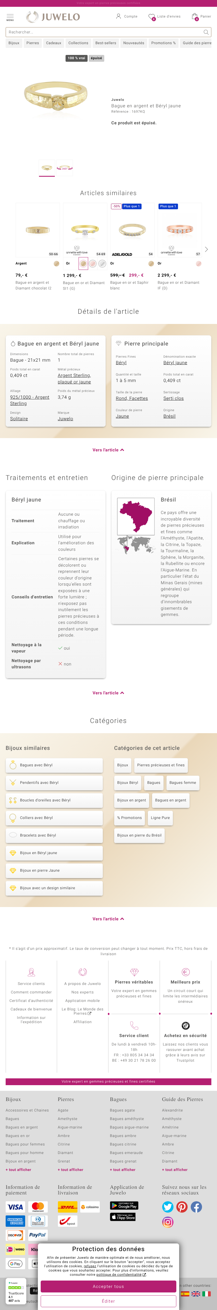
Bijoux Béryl (127, 783)
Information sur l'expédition (31, 1020)
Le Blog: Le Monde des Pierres (83, 1011)
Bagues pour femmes (25, 1144)
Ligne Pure (160, 818)
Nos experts (82, 992)
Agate (63, 1110)
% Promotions (129, 818)
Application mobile (82, 1001)
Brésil (170, 416)
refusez (90, 1266)
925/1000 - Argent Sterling (29, 400)
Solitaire (19, 418)
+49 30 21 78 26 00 (138, 1060)
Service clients (31, 984)
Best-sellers (106, 43)
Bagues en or (18, 1136)
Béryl (121, 362)
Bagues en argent (170, 800)
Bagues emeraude (126, 1153)
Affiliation (82, 1022)
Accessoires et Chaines (27, 1110)
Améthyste (172, 1119)
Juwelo (65, 418)
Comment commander (31, 992)
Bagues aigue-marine (129, 1127)
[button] (10, 17)
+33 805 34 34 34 (138, 1055)
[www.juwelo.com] (196, 1293)
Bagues (153, 783)
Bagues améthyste (127, 1119)
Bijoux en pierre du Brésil (139, 835)
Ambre (64, 1136)
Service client (134, 1036)
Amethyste (68, 1119)
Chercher (206, 32)
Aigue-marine (70, 1127)
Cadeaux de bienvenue (31, 1009)
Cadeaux (53, 43)
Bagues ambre (123, 1136)
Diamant (65, 1153)
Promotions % (163, 43)
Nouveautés (133, 43)
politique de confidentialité (119, 1274)
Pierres (33, 43)
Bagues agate (122, 1110)
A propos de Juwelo (82, 984)
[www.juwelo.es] (185, 1293)
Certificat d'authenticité (31, 1001)
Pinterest (182, 1207)
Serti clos (174, 398)
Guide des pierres (198, 43)
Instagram (167, 1222)
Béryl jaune (175, 362)
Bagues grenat (123, 1161)
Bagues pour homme (25, 1153)
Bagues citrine (123, 1144)
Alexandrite (172, 1110)
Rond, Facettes (132, 398)
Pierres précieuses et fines (161, 765)
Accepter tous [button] (108, 1287)
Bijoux (13, 43)
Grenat (64, 1161)
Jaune (122, 416)
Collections (78, 43)
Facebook (196, 1207)
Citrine (64, 1144)
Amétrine (170, 1127)
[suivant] (206, 249)
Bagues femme (183, 783)
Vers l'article (106, 450)
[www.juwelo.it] (206, 1293)
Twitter (167, 1207)
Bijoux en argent (131, 800)
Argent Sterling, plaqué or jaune (74, 378)
